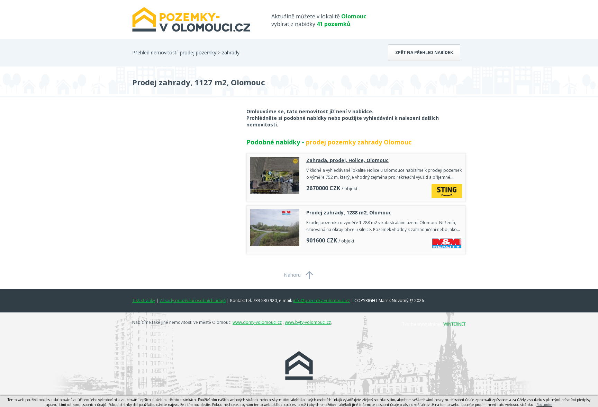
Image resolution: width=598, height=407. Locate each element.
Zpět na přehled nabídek (424, 52)
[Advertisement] (184, 163)
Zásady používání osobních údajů (193, 300)
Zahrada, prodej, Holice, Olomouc (347, 160)
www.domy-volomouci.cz (257, 322)
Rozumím (544, 404)
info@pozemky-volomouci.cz (321, 300)
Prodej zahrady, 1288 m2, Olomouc (348, 212)
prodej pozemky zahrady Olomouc (358, 142)
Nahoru (292, 275)
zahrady (230, 52)
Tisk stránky (143, 300)
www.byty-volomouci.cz (308, 322)
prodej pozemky (198, 52)
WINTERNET (454, 324)
